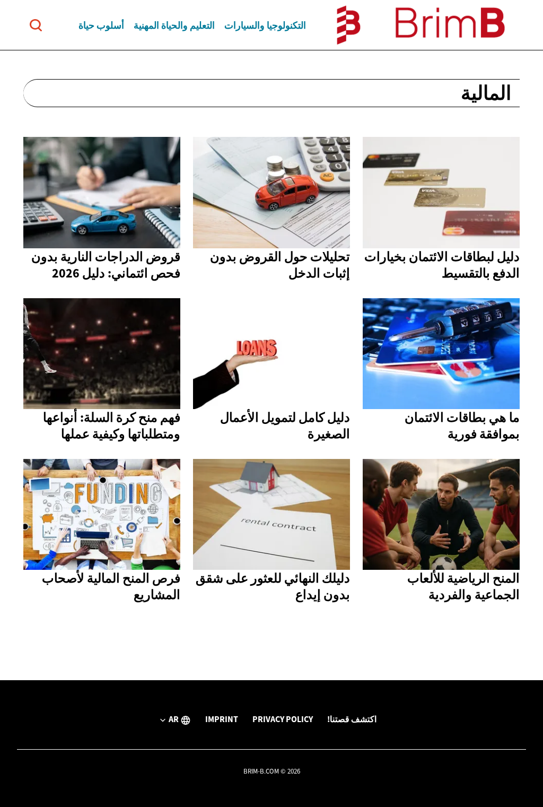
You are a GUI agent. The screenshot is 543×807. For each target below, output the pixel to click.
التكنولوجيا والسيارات (265, 25)
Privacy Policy (282, 719)
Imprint (221, 719)
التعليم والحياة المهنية (174, 25)
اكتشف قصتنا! (351, 719)
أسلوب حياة (101, 25)
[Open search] (36, 25)
